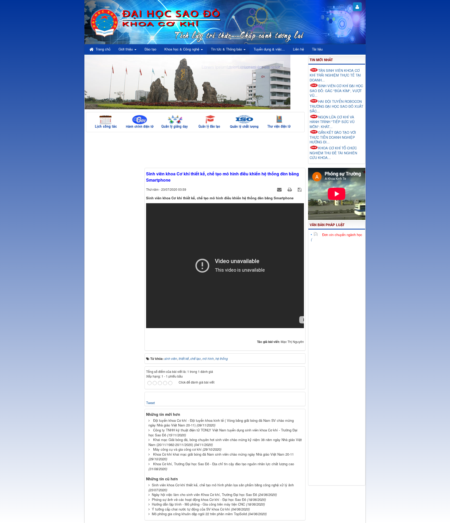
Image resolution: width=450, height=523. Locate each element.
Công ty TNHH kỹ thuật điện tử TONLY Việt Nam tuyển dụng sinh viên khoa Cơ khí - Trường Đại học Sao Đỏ (222, 432)
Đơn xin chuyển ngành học (342, 234)
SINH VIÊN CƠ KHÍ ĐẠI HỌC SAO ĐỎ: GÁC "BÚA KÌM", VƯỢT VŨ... (336, 90)
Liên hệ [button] (298, 49)
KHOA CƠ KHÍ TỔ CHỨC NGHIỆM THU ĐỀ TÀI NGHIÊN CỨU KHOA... (333, 152)
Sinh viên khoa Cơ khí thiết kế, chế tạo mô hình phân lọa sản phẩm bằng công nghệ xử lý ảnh (223, 484)
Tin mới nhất (321, 59)
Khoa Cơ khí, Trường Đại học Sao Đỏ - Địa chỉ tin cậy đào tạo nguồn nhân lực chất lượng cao (223, 463)
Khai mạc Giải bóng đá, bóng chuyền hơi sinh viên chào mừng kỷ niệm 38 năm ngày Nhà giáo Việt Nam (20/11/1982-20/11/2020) (225, 442)
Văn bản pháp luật (327, 224)
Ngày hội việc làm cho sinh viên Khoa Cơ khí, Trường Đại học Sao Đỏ (204, 494)
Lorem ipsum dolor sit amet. (254, 66)
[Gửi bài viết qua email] (280, 189)
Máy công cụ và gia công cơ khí (177, 449)
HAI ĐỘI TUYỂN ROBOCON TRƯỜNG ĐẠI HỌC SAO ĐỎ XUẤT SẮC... (336, 106)
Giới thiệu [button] (126, 49)
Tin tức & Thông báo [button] (227, 49)
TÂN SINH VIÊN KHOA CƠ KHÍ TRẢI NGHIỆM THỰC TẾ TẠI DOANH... (335, 75)
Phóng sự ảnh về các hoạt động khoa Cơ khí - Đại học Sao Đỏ (199, 499)
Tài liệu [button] (317, 49)
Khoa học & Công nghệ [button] (182, 49)
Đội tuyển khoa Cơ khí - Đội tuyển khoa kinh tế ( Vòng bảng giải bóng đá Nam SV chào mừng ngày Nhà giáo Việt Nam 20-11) (221, 423)
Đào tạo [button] (150, 49)
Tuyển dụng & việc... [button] (269, 49)
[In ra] (290, 189)
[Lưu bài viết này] (300, 189)
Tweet (150, 402)
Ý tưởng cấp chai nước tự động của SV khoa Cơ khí (191, 509)
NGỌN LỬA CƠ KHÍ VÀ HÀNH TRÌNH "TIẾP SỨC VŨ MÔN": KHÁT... (332, 121)
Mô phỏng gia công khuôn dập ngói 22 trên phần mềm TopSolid (199, 513)
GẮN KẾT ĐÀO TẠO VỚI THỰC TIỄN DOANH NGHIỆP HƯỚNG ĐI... (333, 137)
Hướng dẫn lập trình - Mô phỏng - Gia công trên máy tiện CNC (198, 504)
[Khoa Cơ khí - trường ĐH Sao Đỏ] (105, 22)
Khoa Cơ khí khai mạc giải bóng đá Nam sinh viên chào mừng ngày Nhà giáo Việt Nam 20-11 (223, 454)
